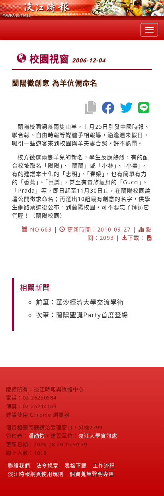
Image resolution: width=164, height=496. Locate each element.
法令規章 (47, 465)
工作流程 (104, 465)
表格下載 (75, 465)
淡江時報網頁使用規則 (36, 473)
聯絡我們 (19, 465)
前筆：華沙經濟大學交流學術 (80, 302)
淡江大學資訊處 (97, 435)
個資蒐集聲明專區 (92, 473)
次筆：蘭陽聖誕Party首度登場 (82, 315)
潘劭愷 (36, 435)
